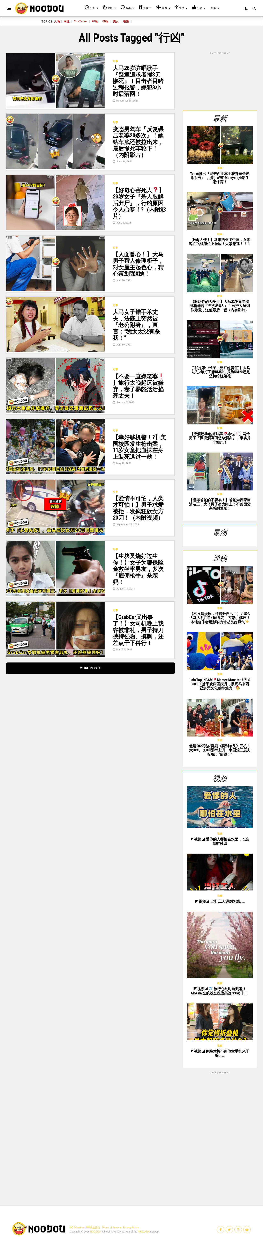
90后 (95, 21)
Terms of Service (111, 1227)
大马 (57, 21)
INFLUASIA (144, 1231)
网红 (66, 21)
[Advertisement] (220, 80)
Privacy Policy (131, 1227)
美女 (116, 21)
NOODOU (95, 1231)
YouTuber (80, 21)
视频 (126, 21)
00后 (105, 21)
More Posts (90, 668)
